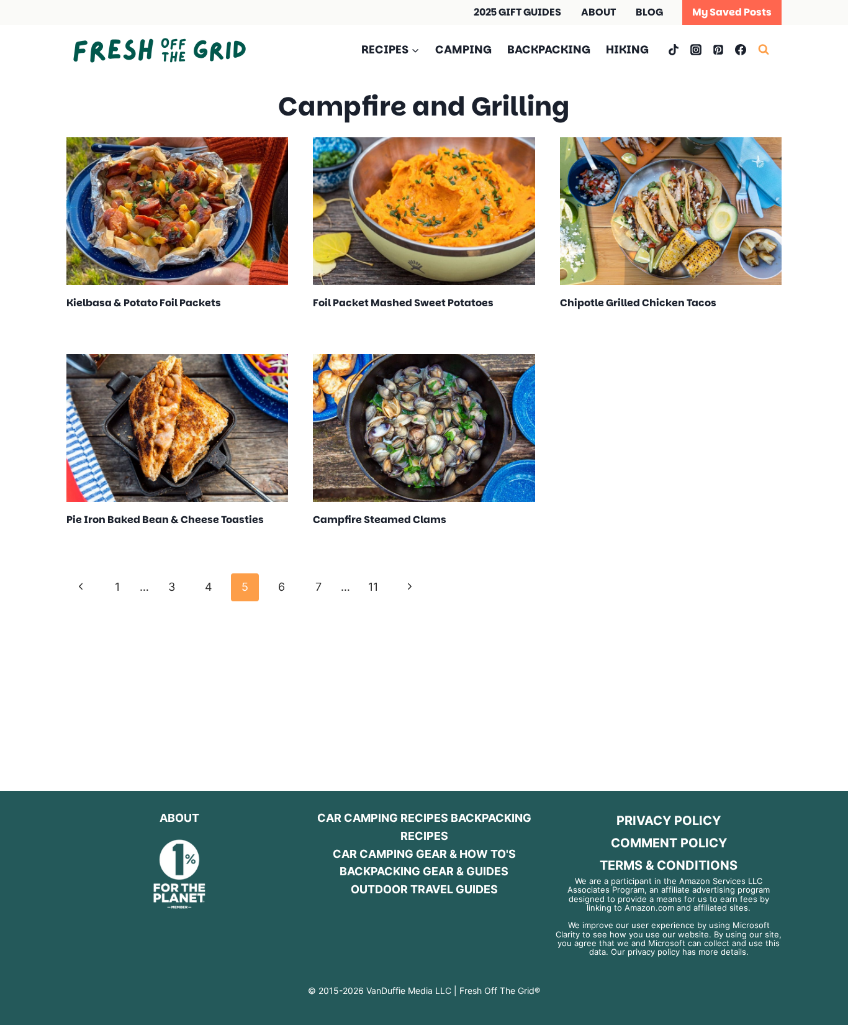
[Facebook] (740, 50)
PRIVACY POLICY (668, 820)
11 (373, 586)
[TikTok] (673, 50)
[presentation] (177, 211)
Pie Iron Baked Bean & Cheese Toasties (165, 519)
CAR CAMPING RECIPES (382, 817)
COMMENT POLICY (669, 843)
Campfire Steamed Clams (379, 519)
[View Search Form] (770, 49)
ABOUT (598, 12)
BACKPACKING (548, 49)
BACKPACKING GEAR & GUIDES (424, 871)
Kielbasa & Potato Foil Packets (143, 303)
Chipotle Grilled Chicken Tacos (638, 303)
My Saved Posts (732, 12)
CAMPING (463, 49)
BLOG (649, 12)
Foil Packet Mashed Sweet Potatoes (403, 303)
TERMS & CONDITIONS (668, 865)
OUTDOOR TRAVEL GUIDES (424, 889)
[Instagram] (696, 50)
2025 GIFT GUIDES (517, 12)
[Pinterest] (718, 50)
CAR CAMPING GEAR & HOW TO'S (424, 853)
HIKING (627, 49)
